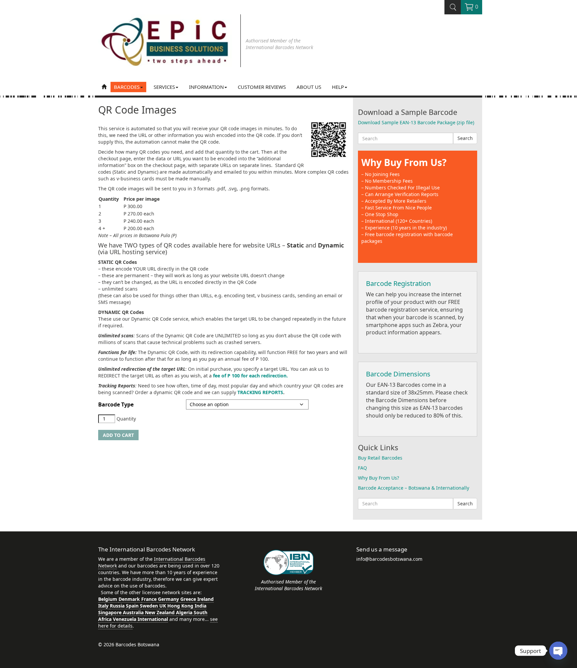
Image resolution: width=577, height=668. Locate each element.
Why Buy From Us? (403, 162)
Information (206, 87)
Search (465, 138)
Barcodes (127, 87)
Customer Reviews (262, 87)
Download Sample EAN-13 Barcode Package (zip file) (416, 122)
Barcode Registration (398, 283)
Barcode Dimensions (398, 373)
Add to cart (118, 435)
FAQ (362, 468)
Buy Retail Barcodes (380, 458)
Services (164, 87)
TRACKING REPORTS (260, 392)
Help (338, 87)
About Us (309, 87)
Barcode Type (116, 404)
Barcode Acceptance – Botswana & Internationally (413, 488)
